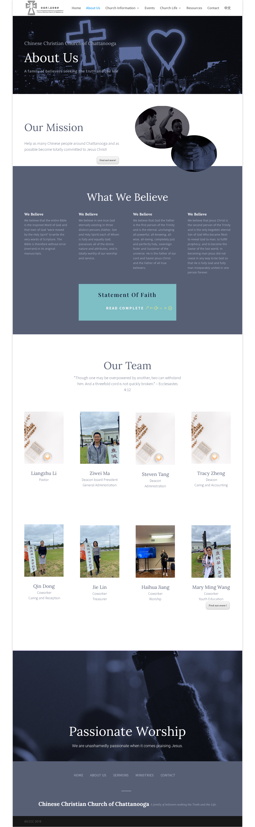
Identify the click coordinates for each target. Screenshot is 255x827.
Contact (213, 8)
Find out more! (108, 160)
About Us (93, 8)
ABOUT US (98, 775)
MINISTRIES (144, 775)
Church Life (168, 8)
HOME (78, 775)
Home (76, 8)
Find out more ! (218, 605)
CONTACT (168, 775)
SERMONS (120, 775)
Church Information (120, 8)
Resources (194, 8)
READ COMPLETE (125, 307)
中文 (227, 8)
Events (150, 8)
